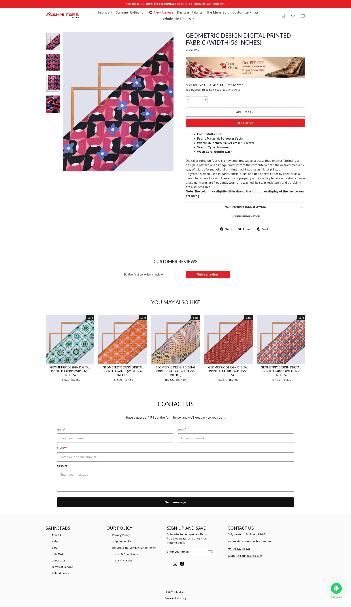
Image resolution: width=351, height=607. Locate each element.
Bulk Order (245, 123)
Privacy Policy (121, 535)
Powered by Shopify (175, 598)
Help (55, 541)
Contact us (58, 560)
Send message (175, 502)
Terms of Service (62, 567)
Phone (62, 448)
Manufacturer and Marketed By (245, 207)
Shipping (207, 89)
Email (182, 429)
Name (61, 429)
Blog (54, 547)
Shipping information (245, 216)
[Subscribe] (210, 552)
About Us (57, 535)
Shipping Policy (122, 541)
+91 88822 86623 (239, 548)
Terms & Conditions (125, 554)
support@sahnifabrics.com (245, 555)
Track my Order (122, 560)
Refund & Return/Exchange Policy (134, 547)
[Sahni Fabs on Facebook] (182, 563)
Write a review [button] (207, 274)
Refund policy (60, 573)
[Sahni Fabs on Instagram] (175, 563)
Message (62, 466)
